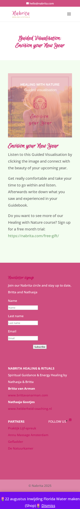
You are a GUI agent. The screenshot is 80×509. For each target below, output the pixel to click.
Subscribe (39, 346)
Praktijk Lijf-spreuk (22, 428)
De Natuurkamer (20, 448)
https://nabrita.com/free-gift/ (33, 235)
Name (12, 301)
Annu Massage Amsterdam (28, 435)
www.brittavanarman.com (28, 395)
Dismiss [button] (48, 505)
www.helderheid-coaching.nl (30, 408)
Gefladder (15, 441)
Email (12, 331)
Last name (16, 316)
